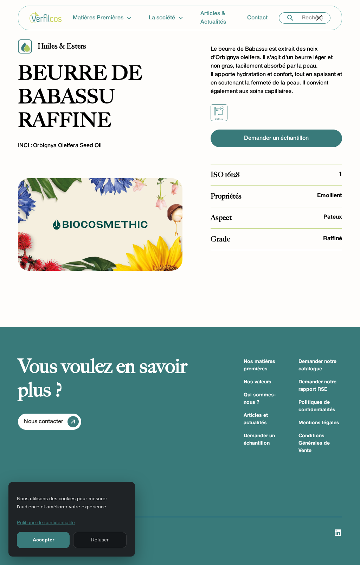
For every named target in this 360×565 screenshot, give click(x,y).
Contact (257, 17)
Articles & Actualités (213, 18)
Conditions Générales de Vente (314, 443)
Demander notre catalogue (317, 365)
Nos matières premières (259, 365)
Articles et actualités (256, 419)
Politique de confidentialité (46, 522)
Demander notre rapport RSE (317, 386)
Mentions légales (318, 423)
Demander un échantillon (276, 138)
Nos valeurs (257, 382)
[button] (105, 18)
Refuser (100, 539)
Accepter (43, 539)
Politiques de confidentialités (316, 406)
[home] (46, 18)
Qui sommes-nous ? (260, 399)
